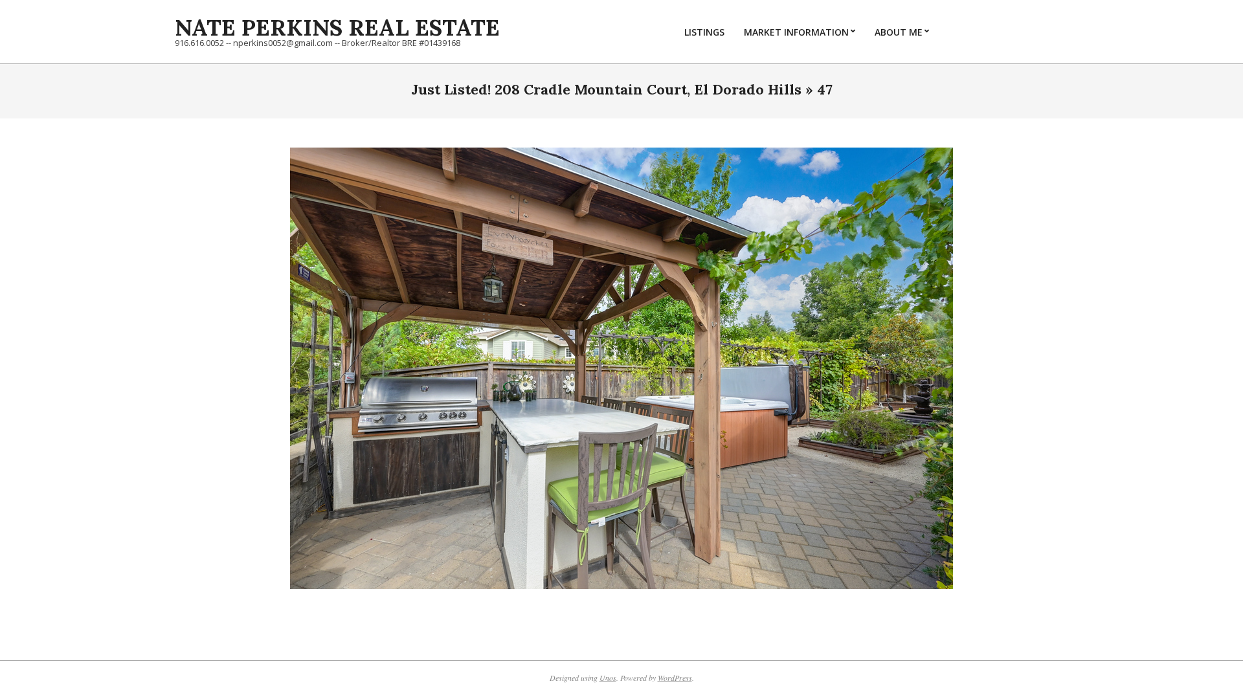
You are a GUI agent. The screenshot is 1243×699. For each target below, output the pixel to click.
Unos (607, 677)
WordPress (675, 677)
